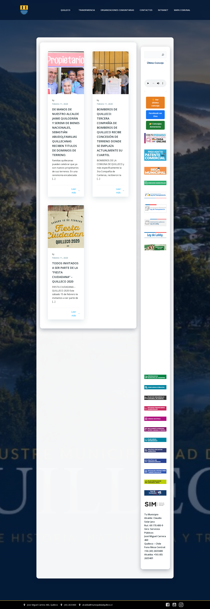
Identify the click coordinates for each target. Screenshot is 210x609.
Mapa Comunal (182, 10)
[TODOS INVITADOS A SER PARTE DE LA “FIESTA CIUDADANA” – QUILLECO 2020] (66, 226)
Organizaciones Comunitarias (117, 10)
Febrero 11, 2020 (60, 104)
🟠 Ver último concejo (155, 102)
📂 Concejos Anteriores (155, 125)
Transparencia (87, 10)
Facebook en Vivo (155, 115)
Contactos (146, 10)
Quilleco (65, 10)
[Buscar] (162, 54)
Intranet (163, 10)
